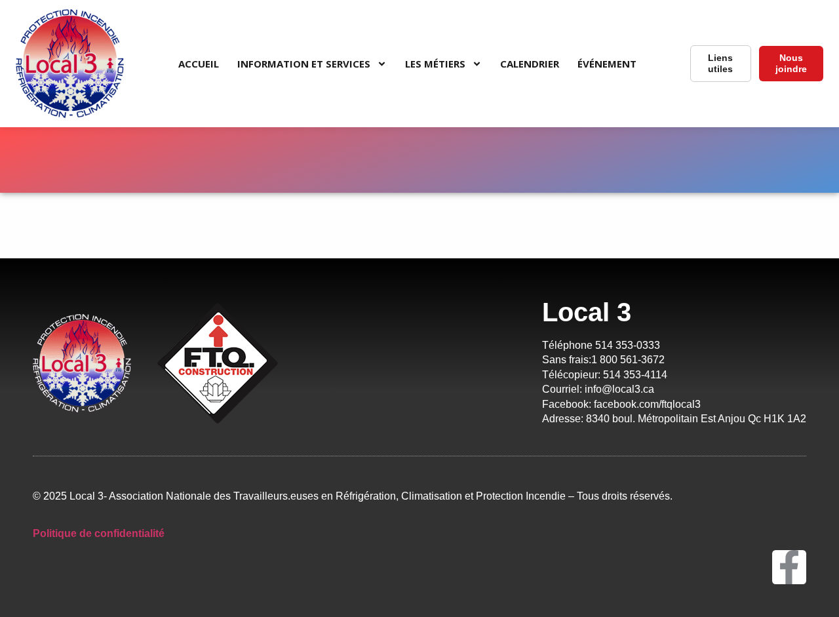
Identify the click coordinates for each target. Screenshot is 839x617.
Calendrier (529, 63)
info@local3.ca (618, 389)
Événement (606, 63)
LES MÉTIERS (435, 63)
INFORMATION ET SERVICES (303, 63)
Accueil (198, 63)
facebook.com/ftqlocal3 (650, 404)
